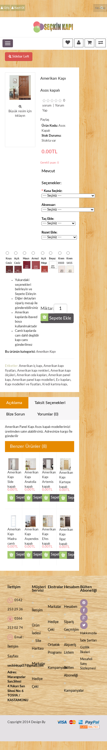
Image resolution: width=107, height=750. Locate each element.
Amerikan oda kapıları (32, 375)
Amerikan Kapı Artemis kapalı (48, 475)
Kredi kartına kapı (54, 384)
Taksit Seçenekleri (50, 403)
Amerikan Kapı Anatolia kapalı (31, 475)
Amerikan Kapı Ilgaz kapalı (65, 532)
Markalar (38, 664)
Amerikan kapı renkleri (33, 370)
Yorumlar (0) (47, 414)
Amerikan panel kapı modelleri (33, 380)
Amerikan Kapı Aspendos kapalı (31, 532)
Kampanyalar (58, 668)
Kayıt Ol (19, 7)
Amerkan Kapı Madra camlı (13, 532)
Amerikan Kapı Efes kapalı (48, 532)
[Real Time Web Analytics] (90, 727)
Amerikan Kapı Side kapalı (13, 475)
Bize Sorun (15, 414)
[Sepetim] (89, 42)
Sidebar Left (20, 56)
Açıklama (14, 403)
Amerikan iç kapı (30, 366)
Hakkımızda (88, 633)
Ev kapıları (63, 380)
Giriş (6, 7)
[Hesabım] (79, 42)
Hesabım (70, 607)
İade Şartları (88, 640)
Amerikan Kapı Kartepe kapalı (65, 475)
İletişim (37, 610)
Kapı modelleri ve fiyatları (23, 384)
